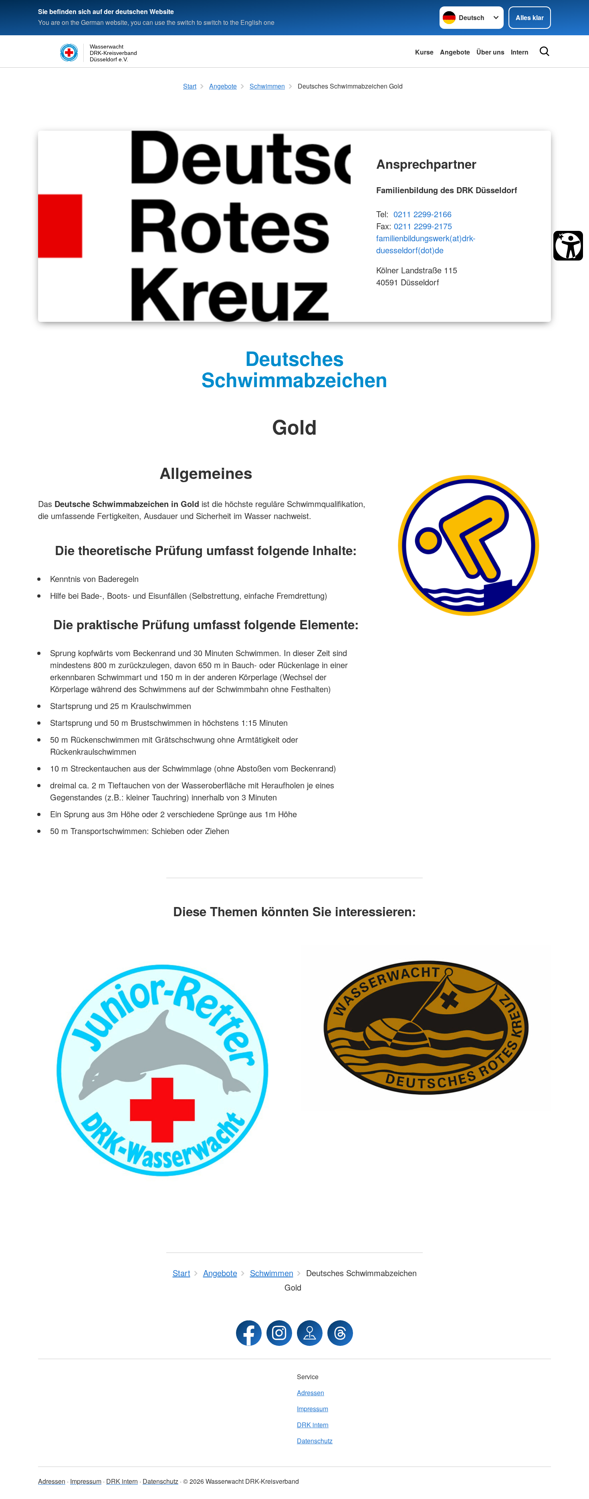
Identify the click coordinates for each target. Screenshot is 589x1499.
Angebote (455, 52)
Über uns (490, 52)
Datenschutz (315, 1440)
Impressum (312, 1408)
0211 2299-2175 (423, 226)
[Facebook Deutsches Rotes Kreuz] (249, 1333)
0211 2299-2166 (422, 214)
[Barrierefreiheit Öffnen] (568, 245)
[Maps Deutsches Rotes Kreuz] (310, 1333)
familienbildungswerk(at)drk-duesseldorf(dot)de (426, 244)
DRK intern (313, 1424)
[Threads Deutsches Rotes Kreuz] (340, 1333)
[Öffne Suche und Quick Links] (544, 51)
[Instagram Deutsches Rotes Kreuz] (279, 1333)
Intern (519, 52)
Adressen (310, 1392)
